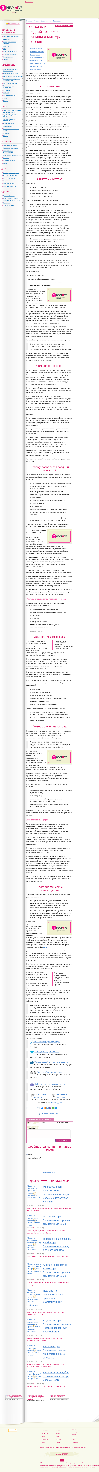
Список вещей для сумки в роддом (51, 1062)
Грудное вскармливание (11, 148)
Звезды (58, 1442)
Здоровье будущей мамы (64, 25)
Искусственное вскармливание (8, 151)
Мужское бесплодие (10, 54)
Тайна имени (45, 1439)
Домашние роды (8, 123)
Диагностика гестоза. (37, 63)
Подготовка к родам (9, 95)
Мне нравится (33, 1108)
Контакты (42, 1447)
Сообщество (45, 1433)
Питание (6, 93)
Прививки (6, 203)
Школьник (6, 181)
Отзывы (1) (39, 1309)
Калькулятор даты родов (47, 1052)
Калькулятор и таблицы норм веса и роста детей (11, 199)
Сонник (43, 1436)
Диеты (58, 1433)
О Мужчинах (75, 1442)
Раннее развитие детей (11, 173)
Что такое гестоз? (36, 49)
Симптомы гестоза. (37, 52)
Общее (5, 59)
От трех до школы (9, 178)
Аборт (5, 98)
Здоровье (30, 1205)
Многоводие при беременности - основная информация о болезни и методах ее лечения (57, 1194)
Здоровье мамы (8, 205)
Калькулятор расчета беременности (10, 70)
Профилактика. (35, 69)
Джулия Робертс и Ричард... (14, 1399)
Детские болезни (9, 196)
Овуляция (6, 39)
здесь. (45, 947)
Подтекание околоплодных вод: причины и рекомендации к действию (46, 1298)
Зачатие (6, 46)
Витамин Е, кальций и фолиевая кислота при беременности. (56, 1376)
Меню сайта (29, 2)
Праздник (58, 1439)
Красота (74, 1429)
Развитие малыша (9, 160)
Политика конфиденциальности (62, 1447)
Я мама (58, 1430)
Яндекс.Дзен (56, 1102)
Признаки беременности (11, 83)
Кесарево (6, 133)
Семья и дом (75, 1431)
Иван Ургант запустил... (57, 1398)
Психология (74, 1437)
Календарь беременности (11, 73)
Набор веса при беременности (50, 1084)
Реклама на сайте (49, 1447)
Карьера (74, 1434)
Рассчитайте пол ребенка (49, 1072)
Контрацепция (8, 57)
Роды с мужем (8, 126)
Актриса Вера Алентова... (35, 1399)
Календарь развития (10, 145)
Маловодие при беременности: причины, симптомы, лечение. (57, 1220)
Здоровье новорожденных (12, 155)
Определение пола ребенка (12, 76)
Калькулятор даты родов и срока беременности (12, 111)
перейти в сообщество (34, 1172)
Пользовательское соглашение (78, 1447)
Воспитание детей (9, 183)
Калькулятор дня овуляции (47, 1042)
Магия (57, 1436)
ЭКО (4, 49)
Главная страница (14, 24)
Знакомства (44, 1430)
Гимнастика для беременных (8, 86)
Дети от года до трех (10, 175)
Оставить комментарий (49, 1113)
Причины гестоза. (36, 60)
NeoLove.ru (65, 1453)
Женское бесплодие (10, 51)
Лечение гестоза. (36, 66)
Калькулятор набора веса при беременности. (11, 79)
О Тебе (73, 1439)
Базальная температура (11, 36)
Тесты (43, 1442)
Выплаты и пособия (9, 186)
